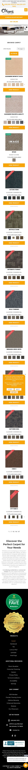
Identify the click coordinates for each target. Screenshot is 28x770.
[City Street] (23, 197)
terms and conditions (12, 384)
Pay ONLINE (14, 21)
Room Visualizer (13, 666)
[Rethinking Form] (18, 277)
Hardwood (13, 644)
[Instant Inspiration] (21, 397)
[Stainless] (14, 141)
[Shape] (14, 299)
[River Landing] (9, 477)
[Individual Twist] (14, 277)
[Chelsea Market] (14, 458)
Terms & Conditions (13, 678)
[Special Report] (10, 357)
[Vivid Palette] (21, 237)
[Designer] (9, 84)
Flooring (7, 25)
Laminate (13, 652)
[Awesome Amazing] (17, 237)
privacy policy (16, 383)
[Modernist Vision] (13, 237)
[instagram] (15, 736)
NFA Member (13, 694)
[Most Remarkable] (9, 237)
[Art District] (13, 477)
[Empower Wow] (17, 397)
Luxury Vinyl (13, 649)
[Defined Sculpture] (10, 277)
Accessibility (13, 681)
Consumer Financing (13, 669)
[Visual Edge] (14, 259)
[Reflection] (21, 122)
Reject (18, 389)
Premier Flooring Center (13, 697)
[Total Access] (23, 357)
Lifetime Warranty (13, 700)
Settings (14, 392)
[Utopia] (14, 104)
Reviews (13, 706)
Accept (10, 389)
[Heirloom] (17, 84)
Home (3, 25)
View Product (14, 90)
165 (13, 531)
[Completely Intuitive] (13, 397)
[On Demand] (18, 357)
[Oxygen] (17, 122)
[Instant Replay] (14, 357)
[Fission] (17, 317)
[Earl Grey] (18, 197)
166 (16, 531)
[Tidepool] (14, 179)
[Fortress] (9, 122)
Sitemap (13, 683)
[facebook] (12, 736)
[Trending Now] (14, 339)
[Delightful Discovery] (14, 219)
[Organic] (13, 84)
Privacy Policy (13, 675)
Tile (13, 647)
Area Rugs (13, 655)
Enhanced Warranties (13, 703)
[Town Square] (21, 477)
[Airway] (13, 122)
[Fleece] (21, 84)
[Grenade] (9, 317)
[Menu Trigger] (25, 9)
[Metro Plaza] (17, 477)
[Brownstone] (14, 197)
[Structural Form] (23, 277)
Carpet (11, 25)
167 (19, 531)
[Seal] (21, 317)
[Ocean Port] (10, 197)
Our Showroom (13, 709)
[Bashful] (14, 66)
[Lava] (13, 317)
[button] (14, 17)
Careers (13, 672)
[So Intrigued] (5, 397)
